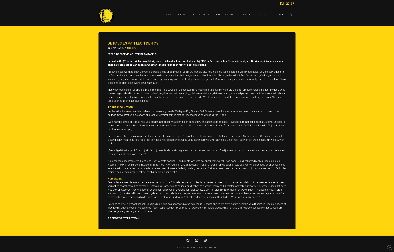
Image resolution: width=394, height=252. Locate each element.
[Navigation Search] (291, 11)
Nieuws (132, 48)
